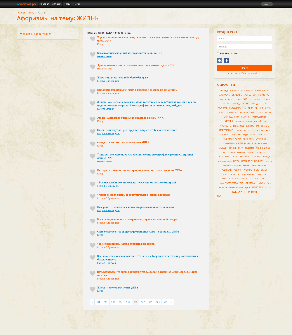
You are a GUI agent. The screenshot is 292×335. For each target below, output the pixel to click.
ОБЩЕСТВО (249, 148)
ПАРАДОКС (261, 152)
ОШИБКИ (241, 152)
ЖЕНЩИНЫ (259, 116)
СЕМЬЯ (264, 170)
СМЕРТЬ (235, 174)
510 (165, 302)
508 (150, 302)
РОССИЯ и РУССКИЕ (242, 170)
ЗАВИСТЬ (250, 126)
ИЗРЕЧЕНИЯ (226, 130)
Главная (44, 3)
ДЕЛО (250, 108)
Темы (67, 3)
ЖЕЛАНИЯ (245, 117)
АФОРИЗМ (248, 90)
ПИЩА (234, 157)
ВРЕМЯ (246, 104)
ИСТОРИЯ (265, 130)
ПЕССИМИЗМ (224, 157)
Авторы (56, 3)
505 (128, 302)
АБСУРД (224, 90)
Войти (244, 67)
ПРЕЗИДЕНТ (246, 161)
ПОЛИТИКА (244, 157)
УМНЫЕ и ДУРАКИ (236, 188)
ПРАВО (236, 161)
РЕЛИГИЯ (262, 166)
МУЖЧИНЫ (261, 139)
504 (120, 302)
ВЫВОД (254, 104)
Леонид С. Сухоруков (108, 185)
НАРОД (232, 148)
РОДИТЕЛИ (227, 170)
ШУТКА (268, 188)
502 (106, 302)
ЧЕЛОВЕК (257, 187)
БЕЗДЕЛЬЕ (237, 95)
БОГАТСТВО (263, 95)
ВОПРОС (227, 104)
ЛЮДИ (245, 135)
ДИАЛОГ (268, 108)
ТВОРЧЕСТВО (231, 183)
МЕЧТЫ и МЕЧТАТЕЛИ (259, 135)
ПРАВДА (266, 157)
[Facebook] (226, 60)
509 (158, 302)
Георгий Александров (108, 80)
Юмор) (100, 44)
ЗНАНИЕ (265, 126)
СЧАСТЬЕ (253, 179)
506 (135, 302)
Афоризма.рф (26, 4)
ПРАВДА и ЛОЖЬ (224, 161)
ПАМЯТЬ (250, 152)
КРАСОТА (224, 135)
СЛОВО (226, 174)
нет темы (252, 192)
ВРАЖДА (237, 104)
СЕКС (256, 170)
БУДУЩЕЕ (229, 99)
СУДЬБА (243, 179)
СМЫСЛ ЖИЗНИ (248, 174)
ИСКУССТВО (253, 130)
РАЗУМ (253, 166)
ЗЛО (257, 126)
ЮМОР (237, 191)
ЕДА (231, 117)
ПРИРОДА (258, 161)
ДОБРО (221, 112)
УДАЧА (262, 183)
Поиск (77, 3)
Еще (219, 195)
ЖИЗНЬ (228, 121)
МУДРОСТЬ (248, 139)
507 (143, 302)
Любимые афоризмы (37, 33)
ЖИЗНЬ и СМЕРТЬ (244, 122)
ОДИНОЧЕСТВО (263, 148)
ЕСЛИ (236, 117)
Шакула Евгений (105, 108)
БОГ (255, 95)
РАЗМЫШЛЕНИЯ (241, 166)
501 (98, 302)
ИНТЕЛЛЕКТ (240, 130)
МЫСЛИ (223, 148)
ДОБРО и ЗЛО (232, 112)
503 (113, 302)
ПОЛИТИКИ (255, 157)
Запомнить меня (228, 53)
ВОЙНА (267, 99)
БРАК (221, 99)
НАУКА (240, 148)
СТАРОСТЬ (226, 179)
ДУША (260, 112)
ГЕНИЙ (262, 104)
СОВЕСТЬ (261, 174)
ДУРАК (252, 112)
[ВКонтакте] (219, 60)
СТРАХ (235, 179)
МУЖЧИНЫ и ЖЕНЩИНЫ (236, 143)
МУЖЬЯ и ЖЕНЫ (259, 144)
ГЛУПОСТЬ (223, 108)
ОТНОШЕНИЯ (229, 152)
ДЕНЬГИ (259, 108)
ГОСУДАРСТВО (237, 108)
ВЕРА (238, 99)
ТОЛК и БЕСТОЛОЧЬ (248, 183)
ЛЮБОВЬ (235, 134)
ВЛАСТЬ (247, 99)
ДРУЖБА (244, 112)
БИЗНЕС (247, 95)
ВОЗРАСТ (258, 99)
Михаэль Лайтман (106, 262)
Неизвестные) (104, 56)
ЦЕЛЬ (247, 188)
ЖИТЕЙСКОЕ (238, 126)
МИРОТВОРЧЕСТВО (232, 139)
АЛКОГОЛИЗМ (236, 90)
